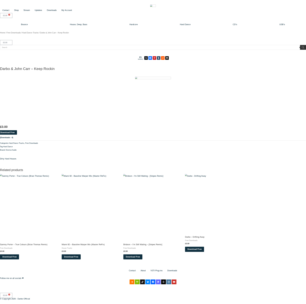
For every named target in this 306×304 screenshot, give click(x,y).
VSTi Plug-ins (156, 270)
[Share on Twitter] (146, 58)
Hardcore (133, 24)
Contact (5, 10)
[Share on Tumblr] (158, 58)
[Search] (303, 47)
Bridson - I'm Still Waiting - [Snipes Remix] (148, 237)
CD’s (235, 24)
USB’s (282, 24)
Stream (26, 10)
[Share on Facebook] (150, 58)
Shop (16, 10)
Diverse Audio (11, 150)
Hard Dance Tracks (30, 33)
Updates (38, 10)
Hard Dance (185, 24)
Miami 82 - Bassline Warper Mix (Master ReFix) (88, 237)
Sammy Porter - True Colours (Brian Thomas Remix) (28, 237)
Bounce (24, 24)
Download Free (9, 257)
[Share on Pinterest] (154, 58)
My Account (66, 10)
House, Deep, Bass (78, 24)
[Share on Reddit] (163, 58)
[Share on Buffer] (167, 58)
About (143, 270)
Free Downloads (14, 33)
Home (2, 33)
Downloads (52, 10)
